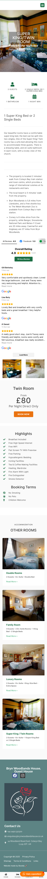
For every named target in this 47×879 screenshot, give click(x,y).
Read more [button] (7, 286)
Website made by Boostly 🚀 (15, 866)
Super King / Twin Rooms (19, 733)
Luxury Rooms (14, 679)
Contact (29, 877)
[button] (42, 5)
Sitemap (7, 861)
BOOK (41, 877)
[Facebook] (15, 775)
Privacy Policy (28, 856)
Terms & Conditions (22, 861)
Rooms (17, 877)
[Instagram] (22, 775)
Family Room (13, 625)
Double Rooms (14, 573)
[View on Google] (6, 292)
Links (36, 861)
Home (6, 877)
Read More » (11, 581)
